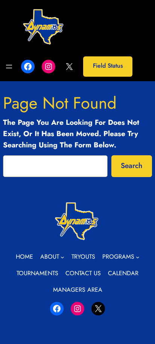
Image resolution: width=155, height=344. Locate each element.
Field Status (108, 65)
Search (131, 165)
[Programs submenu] (138, 257)
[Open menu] (9, 66)
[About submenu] (62, 257)
